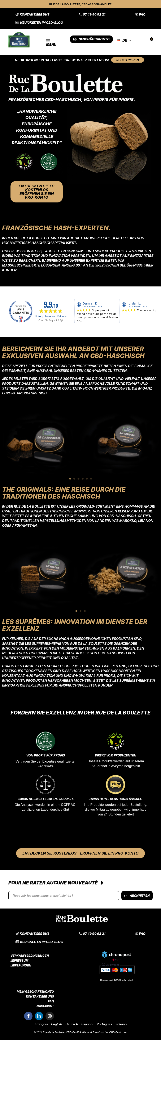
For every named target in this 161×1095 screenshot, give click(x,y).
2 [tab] (74, 479)
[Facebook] (28, 1016)
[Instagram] (49, 1016)
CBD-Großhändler (76, 1032)
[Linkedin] (39, 1016)
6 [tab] (91, 479)
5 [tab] (87, 479)
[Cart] (150, 40)
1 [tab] (70, 479)
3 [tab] (78, 479)
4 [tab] (82, 479)
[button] (32, 14)
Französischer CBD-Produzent (109, 1032)
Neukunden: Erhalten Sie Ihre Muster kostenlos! (62, 60)
